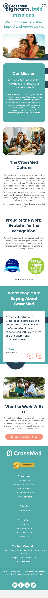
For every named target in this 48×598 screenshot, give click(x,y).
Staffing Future (36, 574)
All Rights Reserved (28, 572)
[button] (42, 6)
